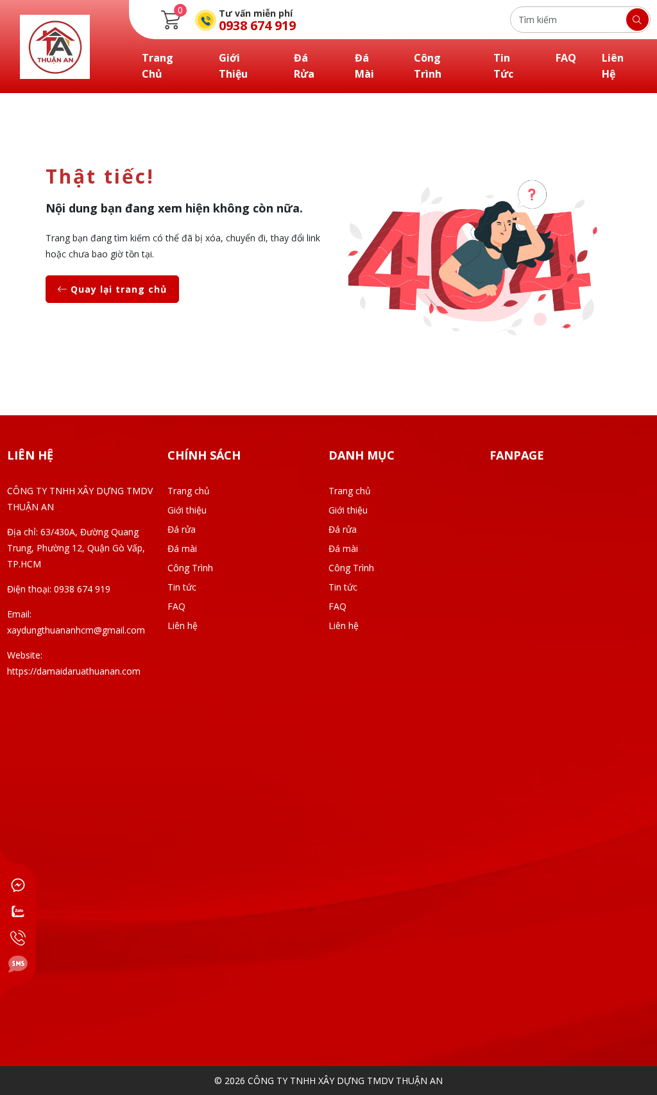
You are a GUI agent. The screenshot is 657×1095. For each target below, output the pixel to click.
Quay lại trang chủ (117, 289)
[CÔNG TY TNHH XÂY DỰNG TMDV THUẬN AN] (55, 45)
